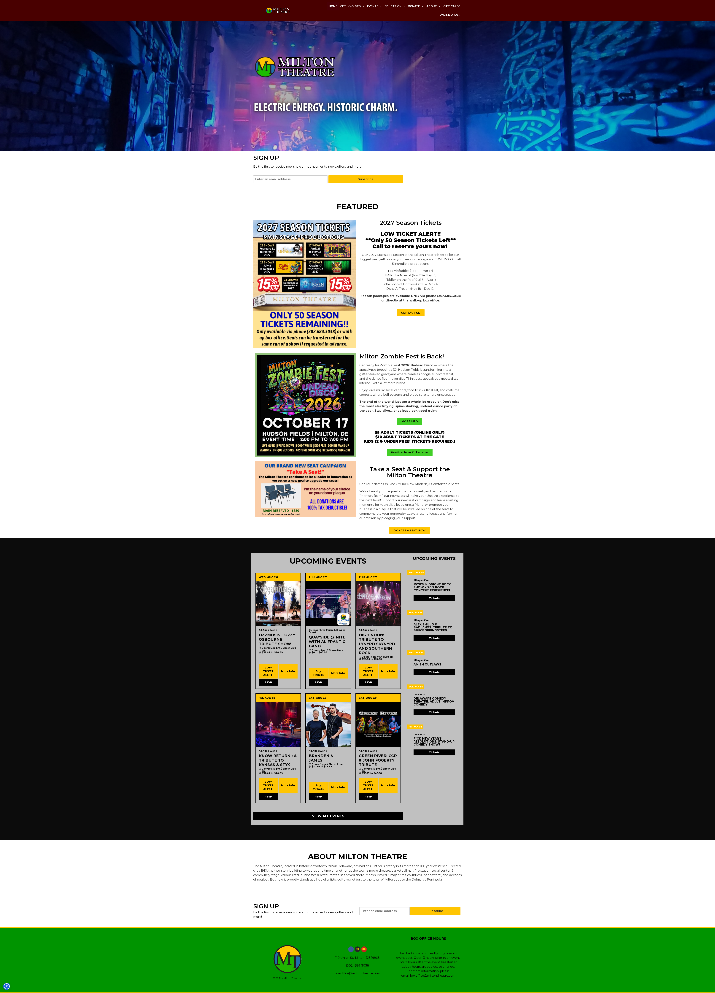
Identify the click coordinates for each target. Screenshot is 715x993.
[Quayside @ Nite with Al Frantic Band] (328, 603)
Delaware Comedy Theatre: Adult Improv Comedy (434, 701)
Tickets (434, 598)
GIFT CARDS (451, 6)
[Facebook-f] (351, 949)
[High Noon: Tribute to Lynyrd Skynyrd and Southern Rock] (378, 603)
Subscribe (366, 179)
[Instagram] (357, 949)
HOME (333, 6)
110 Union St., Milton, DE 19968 (357, 957)
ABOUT (431, 6)
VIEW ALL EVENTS (328, 816)
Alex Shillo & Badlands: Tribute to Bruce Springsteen (433, 627)
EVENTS (372, 6)
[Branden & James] (328, 724)
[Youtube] (364, 949)
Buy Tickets (318, 673)
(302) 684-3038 (357, 965)
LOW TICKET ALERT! (268, 671)
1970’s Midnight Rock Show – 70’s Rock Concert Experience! (432, 587)
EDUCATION (393, 6)
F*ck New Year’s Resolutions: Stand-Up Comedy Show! (434, 741)
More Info (288, 671)
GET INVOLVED (350, 6)
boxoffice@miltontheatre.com (357, 973)
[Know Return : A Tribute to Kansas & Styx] (278, 724)
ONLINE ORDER (449, 14)
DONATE (414, 6)
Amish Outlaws (427, 664)
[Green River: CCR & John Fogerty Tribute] (378, 724)
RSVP (268, 682)
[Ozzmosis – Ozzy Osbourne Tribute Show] (278, 603)
